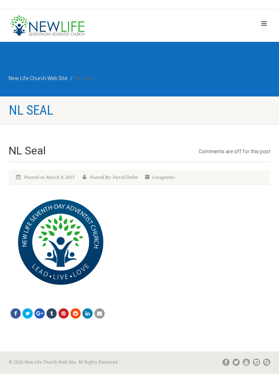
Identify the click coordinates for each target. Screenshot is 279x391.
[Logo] (71, 26)
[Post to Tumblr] (51, 313)
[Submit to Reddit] (75, 313)
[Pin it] (63, 313)
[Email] (99, 313)
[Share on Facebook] (16, 313)
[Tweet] (28, 313)
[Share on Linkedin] (87, 313)
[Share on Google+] (40, 313)
